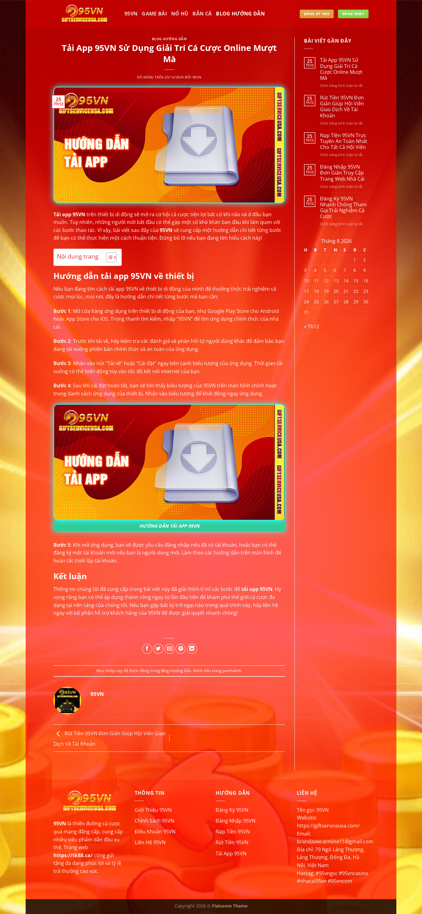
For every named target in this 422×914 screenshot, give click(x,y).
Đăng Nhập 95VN (235, 820)
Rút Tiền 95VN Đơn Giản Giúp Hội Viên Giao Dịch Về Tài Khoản (342, 107)
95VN (130, 13)
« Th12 (311, 326)
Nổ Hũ (179, 13)
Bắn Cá (202, 13)
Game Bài (154, 13)
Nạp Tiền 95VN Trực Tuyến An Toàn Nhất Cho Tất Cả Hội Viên (343, 141)
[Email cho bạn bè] (169, 649)
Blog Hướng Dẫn (240, 13)
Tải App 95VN (231, 853)
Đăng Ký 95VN (232, 810)
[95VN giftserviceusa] (84, 13)
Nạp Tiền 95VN (233, 831)
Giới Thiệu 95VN (153, 810)
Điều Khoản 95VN (155, 831)
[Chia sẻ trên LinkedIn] (192, 649)
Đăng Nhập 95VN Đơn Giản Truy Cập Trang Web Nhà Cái (342, 173)
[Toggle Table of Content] (108, 257)
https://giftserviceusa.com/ (328, 825)
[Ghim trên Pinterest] (180, 649)
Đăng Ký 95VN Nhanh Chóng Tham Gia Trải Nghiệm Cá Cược (343, 207)
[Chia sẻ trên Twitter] (158, 649)
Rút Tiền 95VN (232, 842)
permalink (232, 670)
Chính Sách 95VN (154, 820)
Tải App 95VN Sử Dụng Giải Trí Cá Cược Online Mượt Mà (341, 69)
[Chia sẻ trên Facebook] (147, 649)
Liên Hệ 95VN (150, 842)
